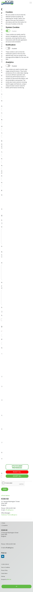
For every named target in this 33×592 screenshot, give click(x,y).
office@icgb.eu (9, 510)
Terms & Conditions (5, 567)
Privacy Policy (4, 570)
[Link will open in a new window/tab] (2, 556)
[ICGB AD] (7, 3)
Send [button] (5, 489)
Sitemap (3, 576)
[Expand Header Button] (30, 2)
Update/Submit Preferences (17, 466)
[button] (16, 586)
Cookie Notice (4, 573)
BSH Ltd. (9, 579)
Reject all (17, 472)
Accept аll (17, 476)
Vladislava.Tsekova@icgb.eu (9, 515)
